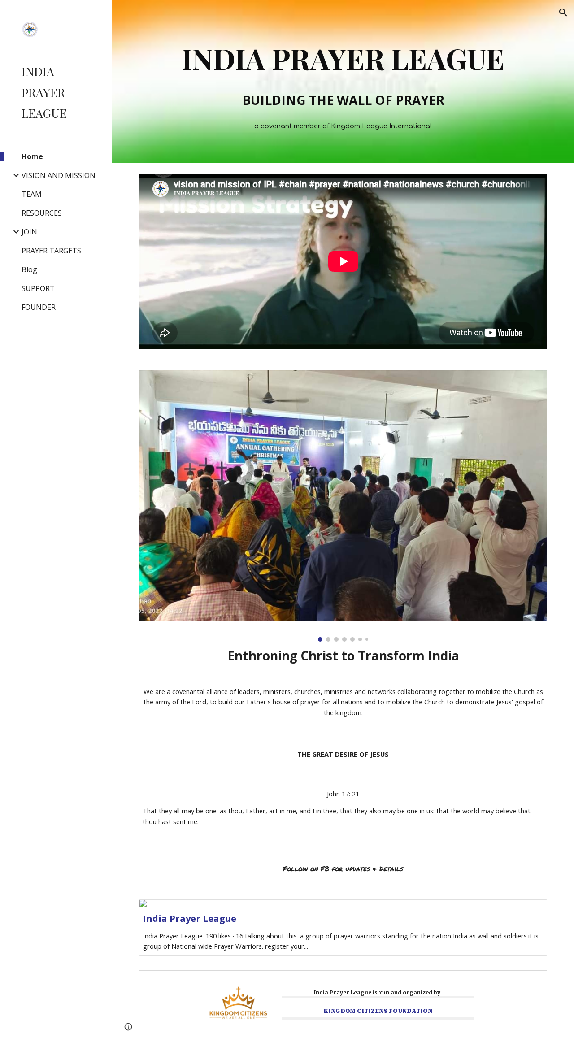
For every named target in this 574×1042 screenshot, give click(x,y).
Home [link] (32, 156)
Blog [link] (29, 269)
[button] (563, 12)
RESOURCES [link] (42, 213)
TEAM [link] (32, 194)
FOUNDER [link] (39, 307)
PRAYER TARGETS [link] (51, 251)
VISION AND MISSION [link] (59, 175)
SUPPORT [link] (38, 288)
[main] (343, 55)
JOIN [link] (29, 232)
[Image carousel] (343, 506)
